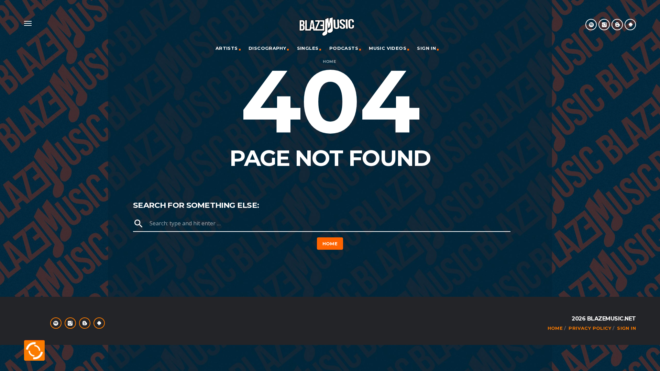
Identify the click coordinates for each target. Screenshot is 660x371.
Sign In (426, 48)
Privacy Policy (590, 328)
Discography (267, 48)
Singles (308, 48)
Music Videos (387, 48)
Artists (227, 48)
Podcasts (343, 48)
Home (329, 62)
